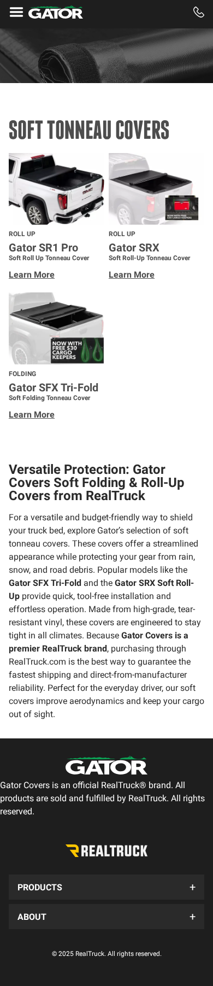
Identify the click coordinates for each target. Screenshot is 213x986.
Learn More (32, 274)
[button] (106, 887)
